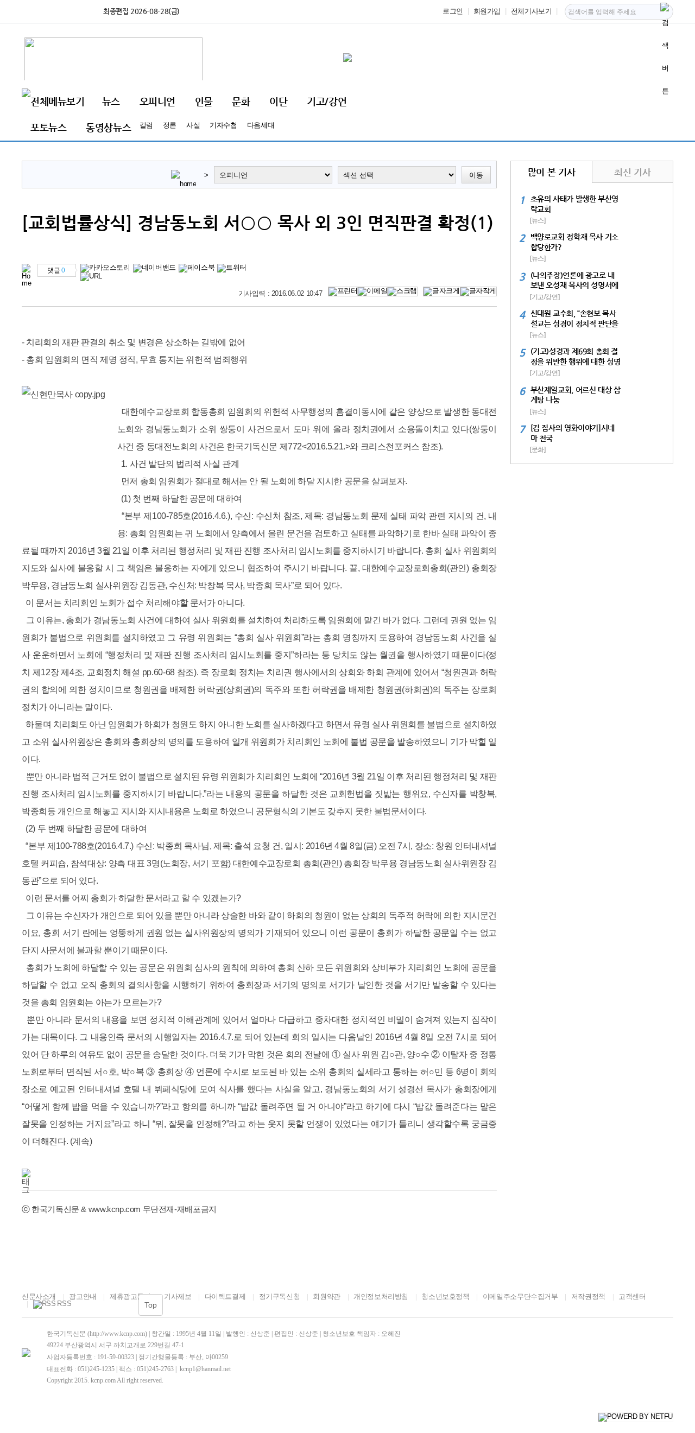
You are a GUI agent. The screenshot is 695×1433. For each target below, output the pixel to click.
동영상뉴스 (108, 127)
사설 (193, 125)
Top (150, 1305)
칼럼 (146, 125)
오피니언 (157, 101)
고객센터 (632, 1296)
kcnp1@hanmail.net (205, 1369)
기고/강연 (326, 101)
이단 (278, 101)
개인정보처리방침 (380, 1296)
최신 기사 (632, 172)
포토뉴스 (48, 127)
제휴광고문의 (130, 1296)
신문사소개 (39, 1296)
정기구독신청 (279, 1296)
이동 (476, 175)
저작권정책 (588, 1296)
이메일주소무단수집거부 (520, 1296)
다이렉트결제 (225, 1296)
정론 (169, 125)
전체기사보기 (531, 11)
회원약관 (326, 1296)
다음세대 (260, 125)
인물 (204, 101)
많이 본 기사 (551, 172)
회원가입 (487, 11)
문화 (241, 101)
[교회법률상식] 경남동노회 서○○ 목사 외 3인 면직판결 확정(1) (258, 222)
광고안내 (82, 1296)
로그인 (453, 11)
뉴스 (111, 101)
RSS (64, 1304)
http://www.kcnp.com (117, 1333)
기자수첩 (223, 125)
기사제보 (177, 1296)
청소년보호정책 (445, 1296)
